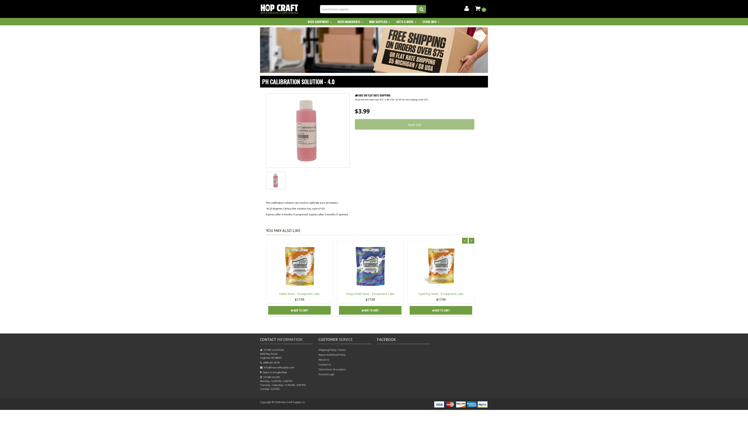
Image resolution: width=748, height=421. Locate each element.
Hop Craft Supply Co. (293, 402)
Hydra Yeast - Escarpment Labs (299, 294)
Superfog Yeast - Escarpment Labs (440, 294)
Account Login (326, 374)
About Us (323, 359)
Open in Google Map (275, 372)
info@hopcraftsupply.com (279, 367)
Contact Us (324, 364)
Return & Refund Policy (332, 354)
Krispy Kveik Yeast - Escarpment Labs (370, 294)
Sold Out (414, 124)
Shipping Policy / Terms (332, 350)
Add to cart (300, 310)
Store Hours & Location (332, 369)
